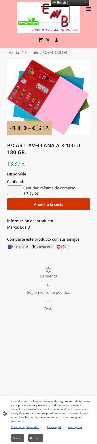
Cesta (48, 308)
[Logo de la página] (48, 17)
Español (62, 2)
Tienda (13, 52)
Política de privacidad (25, 427)
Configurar (75, 427)
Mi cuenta (48, 275)
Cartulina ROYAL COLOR (46, 52)
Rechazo (35, 438)
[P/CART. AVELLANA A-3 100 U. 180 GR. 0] (48, 97)
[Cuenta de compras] (56, 40)
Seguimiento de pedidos (48, 292)
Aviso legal (54, 427)
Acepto (17, 438)
